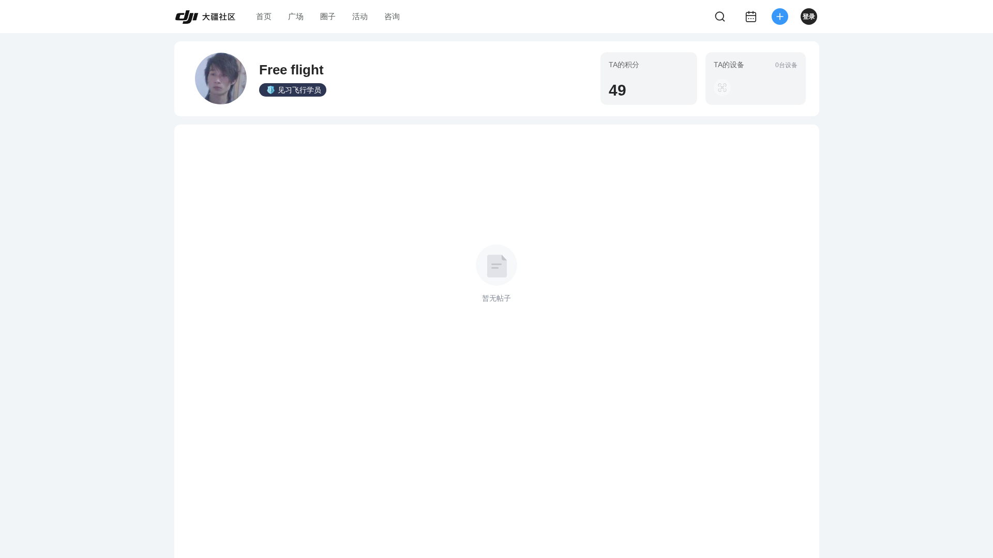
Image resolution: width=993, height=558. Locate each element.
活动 (360, 16)
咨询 (392, 16)
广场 (296, 16)
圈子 (328, 16)
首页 (264, 16)
